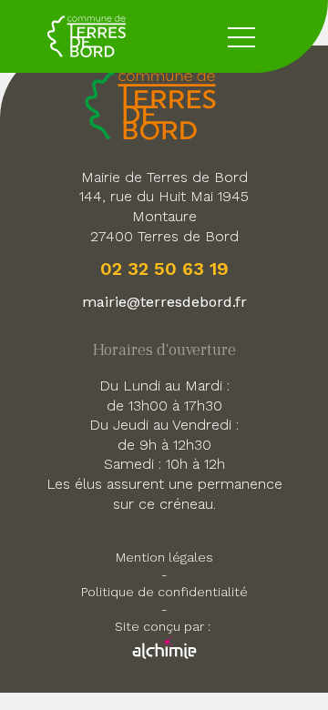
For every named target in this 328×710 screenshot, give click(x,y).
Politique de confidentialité (164, 591)
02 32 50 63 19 (164, 268)
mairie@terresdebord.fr (164, 301)
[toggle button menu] (241, 36)
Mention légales (164, 557)
